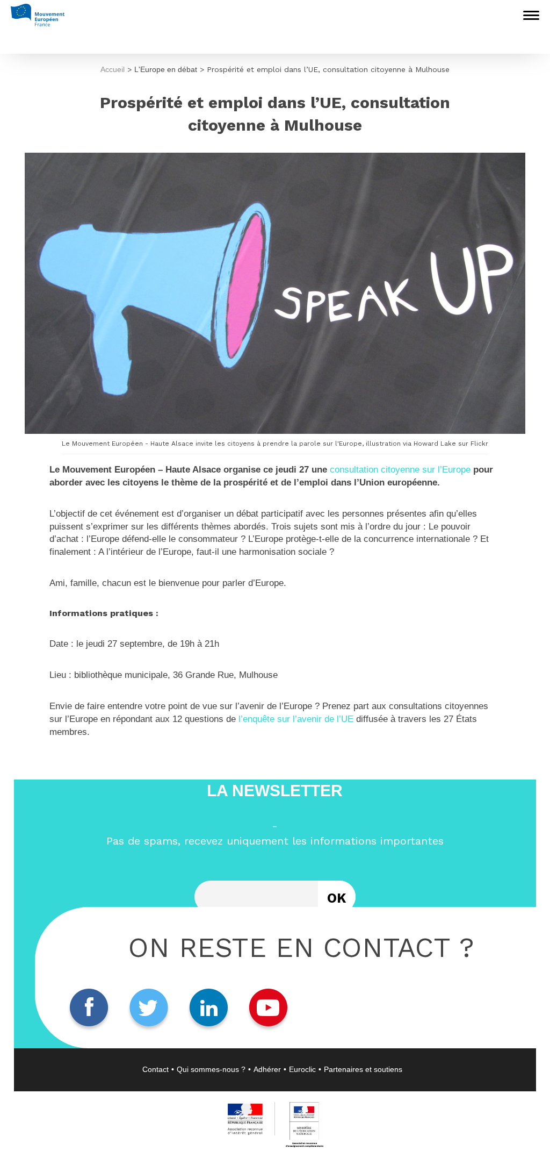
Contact (155, 1069)
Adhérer (267, 1069)
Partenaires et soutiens (363, 1069)
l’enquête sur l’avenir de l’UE (295, 719)
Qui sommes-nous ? (211, 1069)
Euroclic (302, 1069)
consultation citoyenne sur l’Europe (400, 469)
